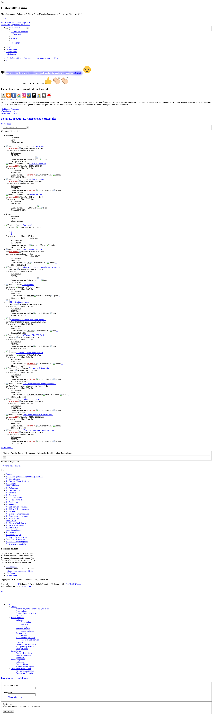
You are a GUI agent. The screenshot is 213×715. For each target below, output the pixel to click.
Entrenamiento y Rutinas (25, 638)
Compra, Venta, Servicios (26, 613)
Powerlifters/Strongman (25, 666)
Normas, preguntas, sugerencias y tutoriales (28, 118)
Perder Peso (20, 658)
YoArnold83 (14, 148)
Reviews (24, 635)
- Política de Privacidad (10, 109)
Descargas (25, 626)
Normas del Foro (36, 195)
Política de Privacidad (37, 164)
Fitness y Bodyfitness (24, 653)
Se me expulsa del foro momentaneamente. (39, 384)
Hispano (12, 287)
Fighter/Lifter (32, 208)
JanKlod (30, 313)
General (14, 607)
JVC (28, 245)
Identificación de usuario (19, 302)
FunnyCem (31, 159)
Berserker (13, 269)
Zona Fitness (16, 651)
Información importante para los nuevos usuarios (41, 267)
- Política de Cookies (9, 113)
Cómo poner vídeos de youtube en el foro (39, 430)
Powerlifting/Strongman (25, 671)
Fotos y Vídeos (22, 649)
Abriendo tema (28, 285)
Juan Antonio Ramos (17, 386)
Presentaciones (21, 611)
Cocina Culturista (27, 631)
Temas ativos (6, 22)
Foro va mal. (27, 225)
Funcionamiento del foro (32, 249)
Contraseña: (7, 692)
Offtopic (19, 615)
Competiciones (26, 622)
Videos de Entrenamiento (30, 640)
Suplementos (21, 633)
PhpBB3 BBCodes (73, 584)
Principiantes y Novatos (25, 646)
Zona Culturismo (17, 618)
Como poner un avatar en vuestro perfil (38, 415)
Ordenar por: (30, 453)
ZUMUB (77, 73)
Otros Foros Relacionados (21, 669)
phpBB (17, 584)
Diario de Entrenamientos (26, 644)
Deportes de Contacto (24, 673)
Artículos (24, 624)
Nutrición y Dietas (23, 629)
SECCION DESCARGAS (33, 335)
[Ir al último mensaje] (48, 159)
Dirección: (56, 453)
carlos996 (13, 304)
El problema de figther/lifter (39, 368)
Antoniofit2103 (15, 322)
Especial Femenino (23, 655)
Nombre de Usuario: (11, 685)
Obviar (3, 18)
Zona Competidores (18, 660)
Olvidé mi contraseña (16, 697)
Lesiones (19, 642)
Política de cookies (36, 179)
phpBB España (27, 586)
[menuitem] (19, 32)
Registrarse (26, 22)
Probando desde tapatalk (32, 399)
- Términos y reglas (8, 111)
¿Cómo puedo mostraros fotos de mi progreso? (28, 320)
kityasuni (12, 227)
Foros (8, 604)
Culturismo (20, 620)
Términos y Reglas (36, 146)
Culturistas (20, 662)
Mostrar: (6, 453)
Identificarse (16, 22)
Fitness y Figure (22, 664)
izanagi (12, 370)
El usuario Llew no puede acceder (29, 353)
